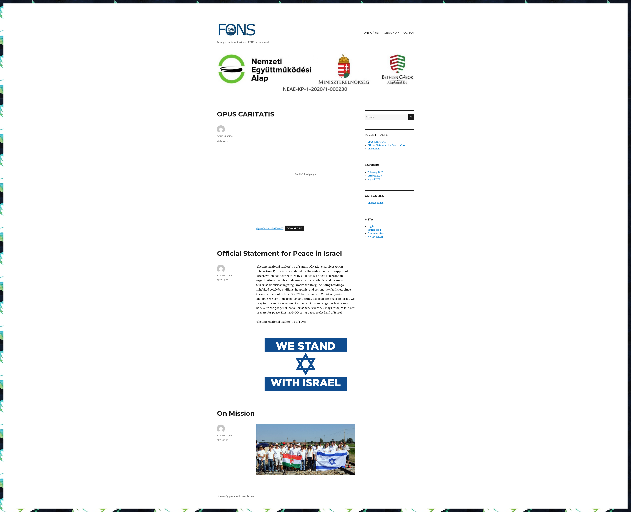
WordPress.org (375, 236)
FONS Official (370, 32)
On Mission (236, 413)
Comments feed (376, 233)
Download (294, 228)
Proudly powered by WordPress (237, 496)
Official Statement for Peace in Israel (279, 253)
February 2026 (375, 172)
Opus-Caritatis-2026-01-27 (269, 228)
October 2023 (374, 175)
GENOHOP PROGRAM (399, 32)
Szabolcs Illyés (224, 275)
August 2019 (373, 179)
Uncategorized (375, 202)
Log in (370, 226)
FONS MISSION (225, 136)
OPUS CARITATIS (245, 114)
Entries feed (374, 230)
